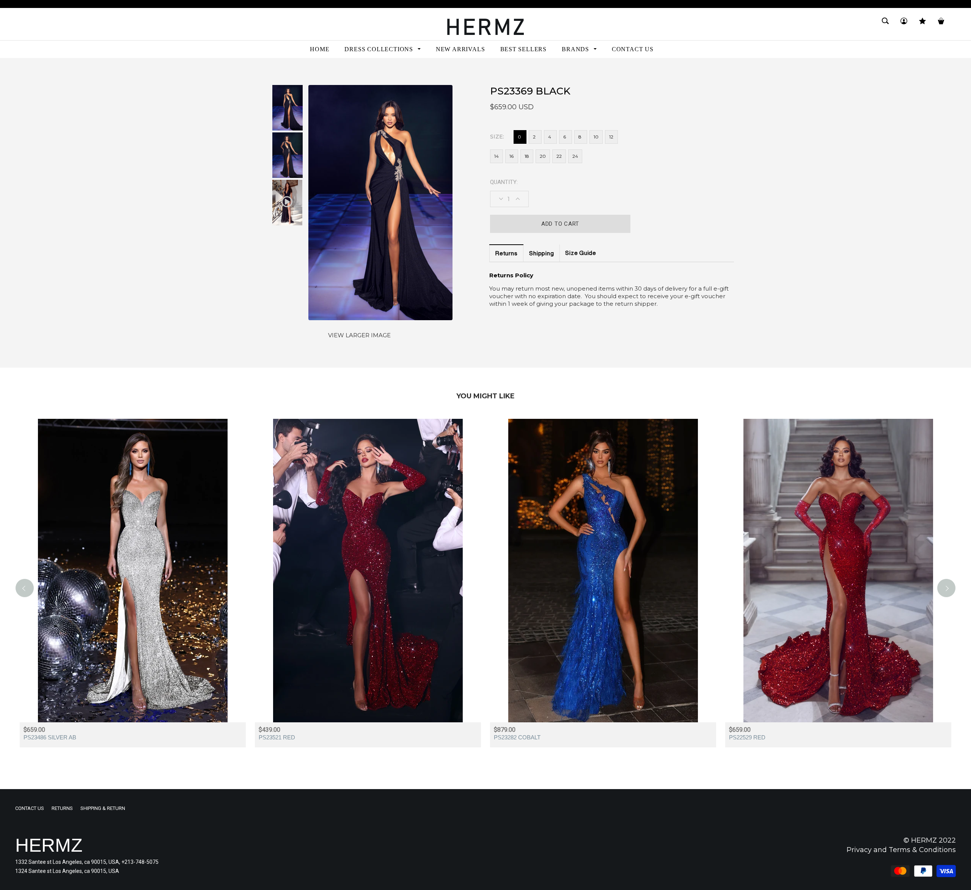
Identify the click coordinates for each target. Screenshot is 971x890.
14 (496, 156)
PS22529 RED (747, 737)
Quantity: (504, 182)
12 (611, 137)
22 (559, 156)
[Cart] (941, 24)
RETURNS (62, 808)
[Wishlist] (922, 24)
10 (596, 137)
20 (543, 156)
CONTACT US (29, 808)
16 (511, 156)
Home (22, 71)
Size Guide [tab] (580, 253)
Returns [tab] (506, 254)
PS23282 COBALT (517, 737)
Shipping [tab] (541, 254)
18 (527, 156)
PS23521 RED (277, 737)
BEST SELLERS (54, 71)
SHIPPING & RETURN (102, 808)
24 (575, 156)
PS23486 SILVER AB (50, 737)
